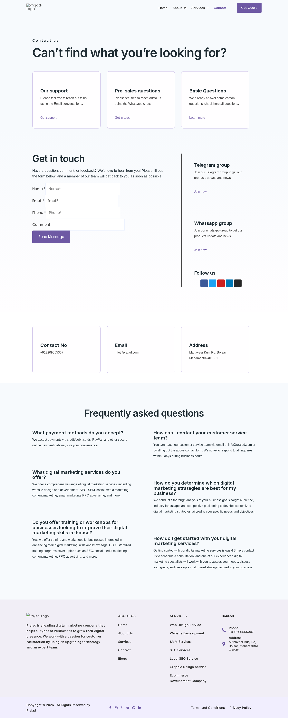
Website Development (187, 633)
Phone (39, 212)
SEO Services (180, 650)
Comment (41, 224)
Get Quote (249, 7)
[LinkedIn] (139, 707)
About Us (179, 8)
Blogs (122, 658)
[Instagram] (238, 283)
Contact (220, 8)
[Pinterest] (133, 707)
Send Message (51, 236)
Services (198, 8)
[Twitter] (212, 283)
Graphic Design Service (188, 667)
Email (38, 200)
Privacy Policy (240, 708)
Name (38, 188)
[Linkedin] (229, 283)
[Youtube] (221, 283)
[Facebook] (204, 283)
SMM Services (181, 642)
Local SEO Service (184, 658)
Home (163, 8)
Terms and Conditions (208, 708)
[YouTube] (127, 707)
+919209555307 (241, 632)
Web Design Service (185, 625)
